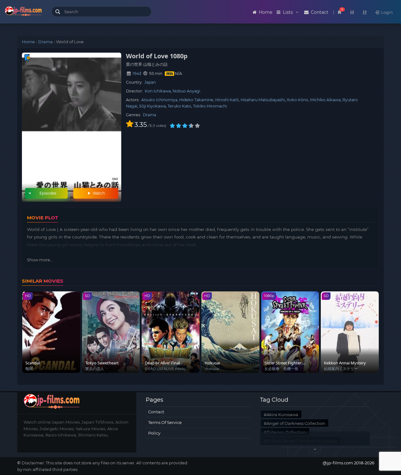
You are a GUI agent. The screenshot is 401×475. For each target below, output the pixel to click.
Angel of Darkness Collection (296, 423)
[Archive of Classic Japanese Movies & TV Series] (23, 12)
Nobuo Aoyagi (186, 91)
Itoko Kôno (297, 99)
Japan (150, 82)
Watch (98, 193)
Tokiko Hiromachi (210, 106)
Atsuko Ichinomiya (159, 99)
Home (265, 12)
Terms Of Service (165, 422)
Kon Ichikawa (158, 91)
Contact (319, 12)
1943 (137, 73)
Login (386, 12)
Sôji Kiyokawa (152, 106)
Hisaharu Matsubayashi (263, 99)
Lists (288, 12)
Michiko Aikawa (325, 99)
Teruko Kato (179, 106)
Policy (154, 433)
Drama (45, 41)
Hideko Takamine (196, 99)
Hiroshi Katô (227, 99)
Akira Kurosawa (282, 414)
